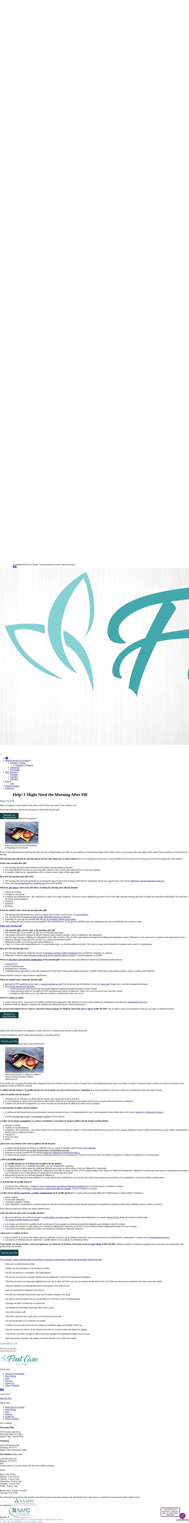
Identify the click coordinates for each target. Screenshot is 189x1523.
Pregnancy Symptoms (24, 765)
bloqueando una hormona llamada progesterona (66, 1186)
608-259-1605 (6, 1398)
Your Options (11, 772)
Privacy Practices (12, 1385)
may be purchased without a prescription (59, 919)
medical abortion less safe (52, 984)
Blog (7, 781)
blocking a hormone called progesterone (61, 953)
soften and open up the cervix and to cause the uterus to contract (49, 955)
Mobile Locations (12, 786)
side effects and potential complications (25, 960)
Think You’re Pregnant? (15, 1374)
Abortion (14, 777)
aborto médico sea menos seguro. (56, 1217)
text (82, 1009)
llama (98, 1244)
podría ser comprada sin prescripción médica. (61, 1152)
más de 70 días (113, 1217)
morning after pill (95, 1259)
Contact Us (9, 788)
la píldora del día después (76, 1259)
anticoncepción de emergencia (31, 1259)
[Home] (6, 758)
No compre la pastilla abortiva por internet (22, 1220)
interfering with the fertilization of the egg (147, 881)
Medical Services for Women (17, 760)
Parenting (14, 774)
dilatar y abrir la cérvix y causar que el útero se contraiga (48, 1188)
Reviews (8, 1381)
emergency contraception (55, 1259)
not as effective (82, 915)
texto (92, 1244)
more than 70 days (108, 984)
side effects (13, 888)
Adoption (14, 779)
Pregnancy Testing (17, 763)
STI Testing (15, 770)
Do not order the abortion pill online (19, 986)
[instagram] (15, 567)
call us (90, 1009)
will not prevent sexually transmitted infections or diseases (46, 917)
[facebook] (13, 567)
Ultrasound (14, 767)
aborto (15, 1259)
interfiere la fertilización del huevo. (149, 1112)
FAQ (12, 784)
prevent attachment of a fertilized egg (29, 883)
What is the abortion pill (10, 926)
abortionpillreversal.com (137, 1002)
